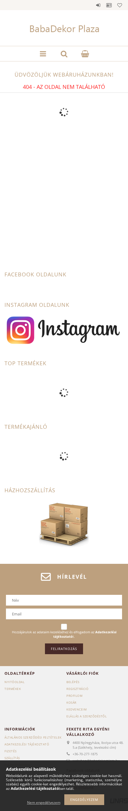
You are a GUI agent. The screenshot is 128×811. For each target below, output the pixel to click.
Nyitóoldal (14, 682)
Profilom (74, 696)
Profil (108, 5)
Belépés (98, 5)
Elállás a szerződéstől (86, 716)
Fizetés (10, 751)
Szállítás (12, 758)
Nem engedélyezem (43, 802)
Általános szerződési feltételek (33, 737)
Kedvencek (119, 5)
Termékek (12, 689)
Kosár (71, 702)
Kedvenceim (76, 709)
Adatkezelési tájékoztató (26, 744)
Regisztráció (77, 689)
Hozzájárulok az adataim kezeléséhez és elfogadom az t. (64, 634)
